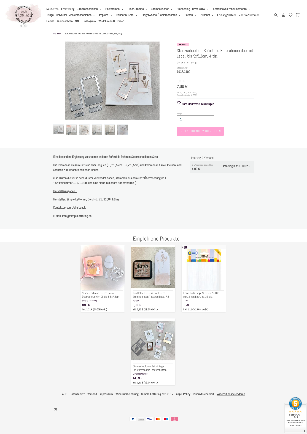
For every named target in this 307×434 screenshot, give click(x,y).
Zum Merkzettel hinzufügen (197, 104)
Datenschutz (77, 394)
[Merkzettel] (290, 15)
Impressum (106, 394)
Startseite (57, 33)
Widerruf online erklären (231, 394)
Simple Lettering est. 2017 (157, 394)
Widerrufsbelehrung (127, 394)
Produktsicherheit (203, 394)
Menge (179, 113)
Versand (92, 394)
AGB (64, 394)
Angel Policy (183, 394)
